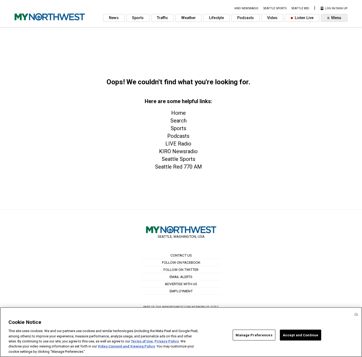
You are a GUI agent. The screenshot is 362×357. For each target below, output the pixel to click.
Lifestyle (216, 18)
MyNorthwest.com (176, 306)
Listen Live (304, 18)
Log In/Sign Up (335, 8)
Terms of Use (142, 341)
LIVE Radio (178, 143)
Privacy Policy (166, 341)
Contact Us (181, 255)
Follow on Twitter (181, 269)
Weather (188, 18)
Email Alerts (181, 277)
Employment (181, 291)
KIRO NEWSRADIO (246, 8)
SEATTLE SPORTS (274, 8)
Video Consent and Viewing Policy (126, 347)
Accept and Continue (300, 335)
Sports (138, 18)
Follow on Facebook (181, 262)
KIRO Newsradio (178, 151)
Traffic (162, 18)
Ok (356, 314)
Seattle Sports (178, 159)
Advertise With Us (181, 284)
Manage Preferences (254, 335)
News (114, 18)
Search (178, 120)
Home (178, 113)
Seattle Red (300, 8)
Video (272, 18)
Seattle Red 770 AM (178, 167)
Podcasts (245, 18)
